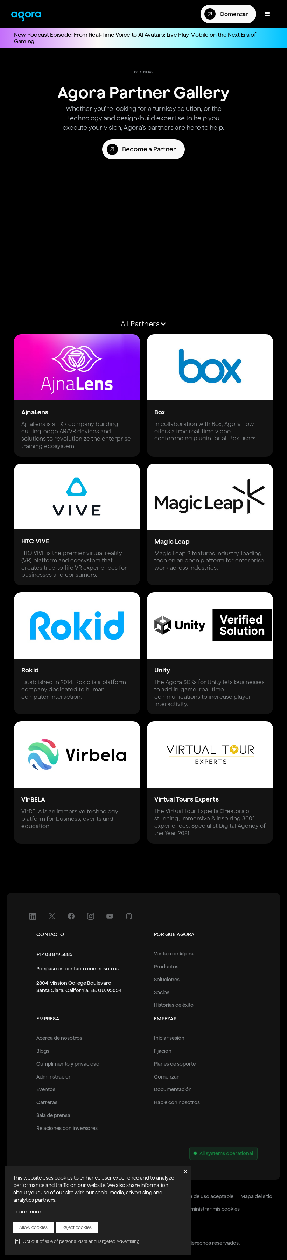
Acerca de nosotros (59, 1038)
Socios (161, 992)
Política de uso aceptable (204, 1196)
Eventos (45, 1089)
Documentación (173, 1089)
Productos (166, 966)
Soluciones (167, 979)
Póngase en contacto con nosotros (77, 968)
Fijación (163, 1051)
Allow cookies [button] (33, 1227)
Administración (54, 1077)
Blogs (42, 1051)
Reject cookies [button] (77, 1227)
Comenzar (166, 1077)
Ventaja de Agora (174, 953)
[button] (77, 1241)
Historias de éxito (174, 1005)
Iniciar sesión (169, 1038)
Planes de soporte (175, 1064)
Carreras (46, 1102)
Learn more (27, 1212)
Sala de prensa (53, 1115)
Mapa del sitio (256, 1196)
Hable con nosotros (177, 1102)
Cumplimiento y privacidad (67, 1064)
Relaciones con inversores (67, 1128)
